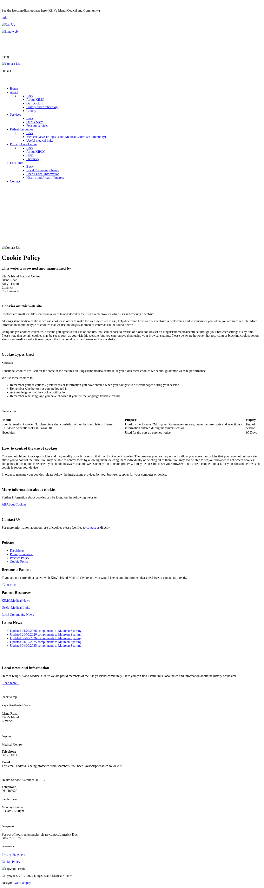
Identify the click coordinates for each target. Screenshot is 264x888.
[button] (259, 207)
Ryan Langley (22, 882)
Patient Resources (11, 220)
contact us (92, 527)
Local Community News (18, 614)
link (4, 17)
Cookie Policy (19, 561)
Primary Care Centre (13, 226)
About (6, 207)
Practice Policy (19, 558)
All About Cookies (14, 504)
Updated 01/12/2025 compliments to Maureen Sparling (45, 642)
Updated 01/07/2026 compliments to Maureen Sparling (45, 630)
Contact (6, 239)
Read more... (10, 683)
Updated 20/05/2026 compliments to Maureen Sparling (45, 634)
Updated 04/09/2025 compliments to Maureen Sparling (45, 645)
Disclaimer (17, 550)
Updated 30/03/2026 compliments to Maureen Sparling (45, 638)
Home (6, 200)
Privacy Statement (21, 554)
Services (7, 213)
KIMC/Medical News (16, 600)
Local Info (8, 232)
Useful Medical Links (16, 607)
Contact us (9, 584)
